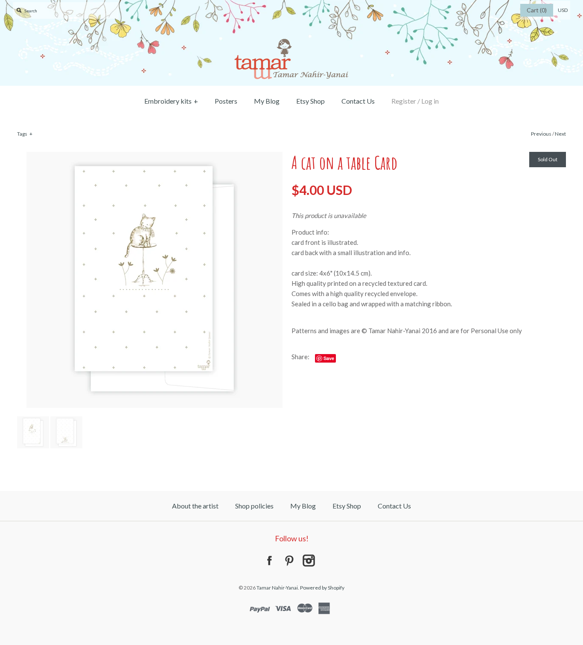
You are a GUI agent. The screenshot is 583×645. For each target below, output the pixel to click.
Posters (226, 101)
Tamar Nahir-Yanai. (278, 587)
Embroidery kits (171, 101)
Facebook (269, 560)
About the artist (195, 506)
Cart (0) (537, 10)
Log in (430, 101)
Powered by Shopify (322, 587)
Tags (24, 134)
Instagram (308, 560)
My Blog (267, 101)
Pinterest (289, 560)
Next (560, 134)
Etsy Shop (310, 101)
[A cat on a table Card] (154, 157)
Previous (541, 134)
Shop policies (254, 506)
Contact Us (358, 101)
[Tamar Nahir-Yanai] (291, 5)
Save (329, 358)
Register (403, 101)
